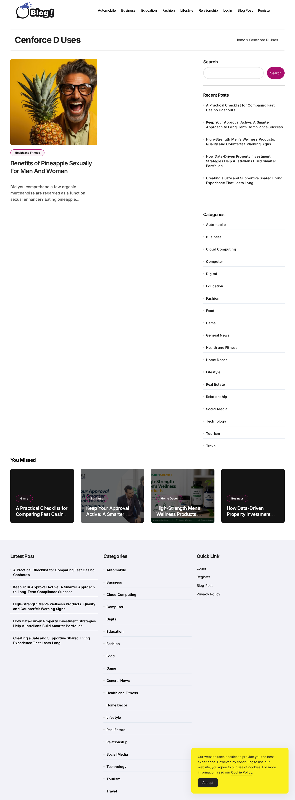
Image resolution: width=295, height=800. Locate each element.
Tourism (213, 433)
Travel (211, 446)
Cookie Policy (241, 772)
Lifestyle (186, 10)
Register (264, 10)
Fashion (168, 10)
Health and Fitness (27, 152)
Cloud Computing (221, 249)
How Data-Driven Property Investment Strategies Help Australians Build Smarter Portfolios (241, 161)
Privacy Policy (208, 594)
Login (227, 10)
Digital (211, 274)
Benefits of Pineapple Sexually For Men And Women (51, 167)
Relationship (208, 10)
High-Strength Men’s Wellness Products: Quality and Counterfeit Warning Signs (240, 141)
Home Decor (216, 360)
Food (210, 310)
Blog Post (245, 10)
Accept (207, 783)
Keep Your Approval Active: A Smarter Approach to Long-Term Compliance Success (244, 124)
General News (217, 335)
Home (240, 40)
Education (149, 10)
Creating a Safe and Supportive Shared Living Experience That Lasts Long (244, 180)
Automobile (107, 10)
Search (210, 61)
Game (211, 323)
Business (128, 10)
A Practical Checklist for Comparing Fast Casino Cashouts (240, 107)
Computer (214, 261)
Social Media (216, 409)
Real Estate (215, 384)
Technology (216, 421)
